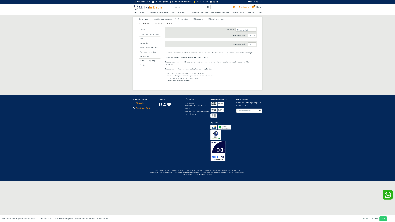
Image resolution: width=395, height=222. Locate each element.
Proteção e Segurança (148, 61)
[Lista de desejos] (234, 7)
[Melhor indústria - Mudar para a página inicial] (148, 7)
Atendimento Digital (143, 108)
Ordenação (230, 30)
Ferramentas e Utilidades (149, 47)
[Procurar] (208, 7)
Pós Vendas (140, 103)
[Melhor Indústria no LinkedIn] (217, 2)
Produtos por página (239, 35)
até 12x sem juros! (143, 2)
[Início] (135, 13)
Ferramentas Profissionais (149, 34)
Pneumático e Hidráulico (148, 52)
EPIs (141, 39)
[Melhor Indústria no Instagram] (214, 2)
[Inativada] (217, 151)
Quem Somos (189, 103)
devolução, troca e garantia (236, 172)
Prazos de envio (190, 114)
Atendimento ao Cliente (182, 2)
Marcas (142, 30)
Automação (144, 43)
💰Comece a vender (200, 2)
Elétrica (142, 65)
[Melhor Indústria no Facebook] (211, 2)
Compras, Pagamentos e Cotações (197, 111)
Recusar (365, 219)
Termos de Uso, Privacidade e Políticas (195, 107)
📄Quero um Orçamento (160, 2)
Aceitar (383, 219)
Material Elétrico (146, 56)
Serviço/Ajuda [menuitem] (255, 2)
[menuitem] (192, 7)
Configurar (374, 219)
